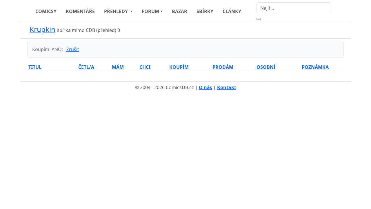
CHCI (144, 67)
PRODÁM (222, 67)
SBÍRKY (205, 11)
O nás (205, 87)
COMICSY (46, 11)
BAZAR (179, 11)
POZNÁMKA (315, 67)
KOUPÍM (179, 67)
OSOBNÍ (266, 67)
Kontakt (226, 87)
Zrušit (72, 49)
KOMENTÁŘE (80, 11)
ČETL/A (86, 67)
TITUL (34, 67)
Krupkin (42, 29)
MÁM (118, 67)
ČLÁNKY (232, 11)
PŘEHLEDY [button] (116, 11)
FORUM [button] (150, 11)
